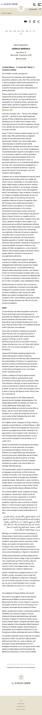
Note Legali (21, 703)
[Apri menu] (39, 4)
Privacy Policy (21, 709)
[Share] (38, 22)
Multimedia (21, 59)
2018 (9, 13)
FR (23, 31)
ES (19, 31)
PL (34, 31)
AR (6, 31)
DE (10, 31)
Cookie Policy (21, 706)
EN (15, 31)
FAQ (21, 701)
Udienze (4, 13)
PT (21, 34)
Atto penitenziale (33, 80)
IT (30, 31)
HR (27, 31)
